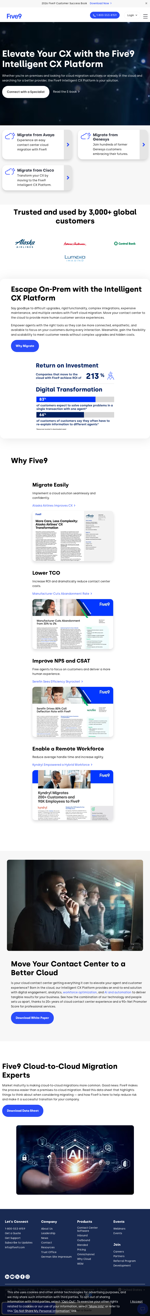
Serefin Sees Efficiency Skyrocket (56, 681)
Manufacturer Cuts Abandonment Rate (60, 593)
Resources (48, 1247)
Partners (118, 1256)
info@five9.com (15, 1247)
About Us (46, 1228)
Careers (118, 1251)
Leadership (48, 1233)
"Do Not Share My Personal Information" (42, 1311)
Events (117, 1233)
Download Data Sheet (23, 1110)
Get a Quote (13, 1233)
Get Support (12, 1238)
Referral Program (124, 1261)
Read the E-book (65, 91)
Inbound (82, 1235)
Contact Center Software (87, 1229)
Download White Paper (32, 1018)
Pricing (81, 1249)
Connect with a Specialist (26, 92)
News (44, 1238)
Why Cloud (84, 1259)
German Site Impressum (56, 1256)
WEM (80, 1263)
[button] (146, 3)
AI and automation (117, 992)
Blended (82, 1245)
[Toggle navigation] (146, 16)
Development (122, 1265)
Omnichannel (86, 1254)
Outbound (83, 1240)
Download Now (100, 3)
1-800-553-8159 (106, 15)
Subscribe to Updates (18, 1242)
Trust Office (49, 1252)
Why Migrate (25, 346)
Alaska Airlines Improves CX (52, 505)
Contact (46, 1242)
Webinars (119, 1228)
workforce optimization (80, 992)
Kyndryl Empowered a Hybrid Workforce (61, 764)
